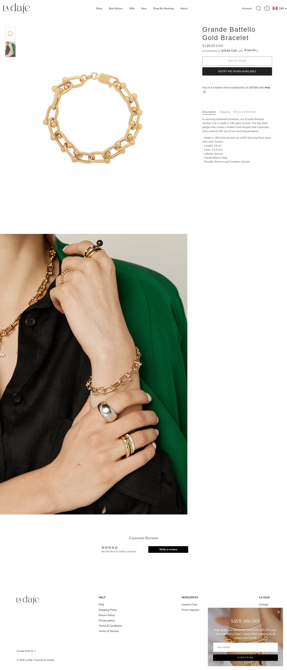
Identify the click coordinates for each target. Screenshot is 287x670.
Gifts (132, 8)
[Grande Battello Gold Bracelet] (10, 33)
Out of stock (237, 60)
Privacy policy (107, 621)
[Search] (258, 8)
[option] (10, 34)
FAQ (101, 605)
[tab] (210, 112)
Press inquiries (190, 610)
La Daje (29, 660)
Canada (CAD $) (25, 651)
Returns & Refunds (244, 112)
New (143, 8)
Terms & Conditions (110, 626)
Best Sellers (115, 8)
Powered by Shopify (44, 660)
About (184, 8)
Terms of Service (109, 631)
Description (209, 112)
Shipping (224, 112)
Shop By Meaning (163, 8)
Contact (263, 605)
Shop (99, 8)
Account (247, 8)
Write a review (168, 549)
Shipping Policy (108, 610)
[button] (237, 50)
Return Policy (107, 615)
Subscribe (245, 657)
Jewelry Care (189, 605)
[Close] (278, 612)
